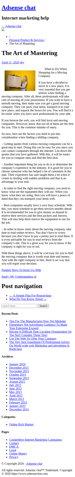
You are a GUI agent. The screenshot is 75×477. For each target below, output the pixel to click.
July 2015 (15, 385)
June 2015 (15, 388)
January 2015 (17, 406)
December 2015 (19, 367)
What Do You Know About (28, 299)
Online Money (18, 453)
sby (22, 62)
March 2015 (16, 399)
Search (43, 305)
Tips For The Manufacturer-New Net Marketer (37, 321)
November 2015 (19, 371)
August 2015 (17, 381)
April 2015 (15, 395)
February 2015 (18, 402)
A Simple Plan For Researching (30, 295)
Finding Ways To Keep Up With (21, 270)
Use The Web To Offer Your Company (33, 338)
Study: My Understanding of (19, 276)
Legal (12, 450)
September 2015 (19, 378)
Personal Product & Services (26, 40)
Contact (14, 443)
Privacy (13, 457)
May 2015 (15, 392)
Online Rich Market (21, 424)
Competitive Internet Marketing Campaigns (35, 439)
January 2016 (17, 364)
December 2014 (19, 409)
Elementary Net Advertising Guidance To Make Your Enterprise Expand (38, 326)
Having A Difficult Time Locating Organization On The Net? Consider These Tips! (40, 333)
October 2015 (17, 374)
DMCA (14, 446)
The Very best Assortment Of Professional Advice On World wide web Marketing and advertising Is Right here (39, 345)
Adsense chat (19, 7)
